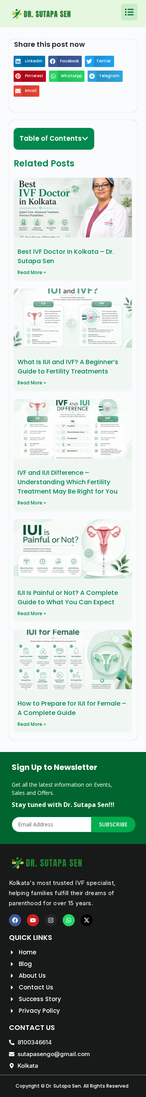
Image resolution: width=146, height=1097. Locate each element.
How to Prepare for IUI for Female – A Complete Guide (72, 708)
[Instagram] (51, 920)
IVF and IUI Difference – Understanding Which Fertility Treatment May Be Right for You (68, 482)
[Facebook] (15, 920)
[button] (30, 61)
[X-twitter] (87, 920)
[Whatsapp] (69, 920)
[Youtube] (33, 920)
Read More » (32, 272)
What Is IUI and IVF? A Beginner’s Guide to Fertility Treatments (68, 366)
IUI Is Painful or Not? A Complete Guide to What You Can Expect (68, 597)
